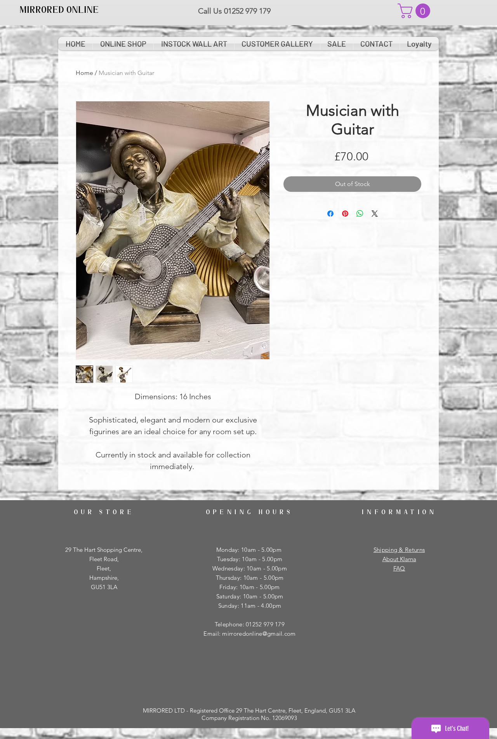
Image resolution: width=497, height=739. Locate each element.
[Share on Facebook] (330, 213)
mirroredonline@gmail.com (258, 633)
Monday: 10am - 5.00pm (249, 549)
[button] (416, 10)
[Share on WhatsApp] (360, 213)
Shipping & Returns (399, 549)
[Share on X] (374, 213)
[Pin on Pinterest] (345, 213)
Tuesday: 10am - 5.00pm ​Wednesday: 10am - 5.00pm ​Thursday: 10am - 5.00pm (249, 568)
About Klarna (399, 559)
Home (84, 73)
